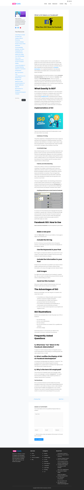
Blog (66, 3)
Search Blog (17, 98)
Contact (61, 3)
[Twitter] (18, 27)
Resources (54, 3)
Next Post (61, 399)
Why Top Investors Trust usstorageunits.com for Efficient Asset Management (20, 76)
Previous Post (36, 399)
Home (45, 3)
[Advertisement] (48, 39)
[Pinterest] (20, 27)
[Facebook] (15, 27)
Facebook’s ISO (44, 96)
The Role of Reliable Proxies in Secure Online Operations (20, 43)
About (49, 3)
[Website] (59, 430)
